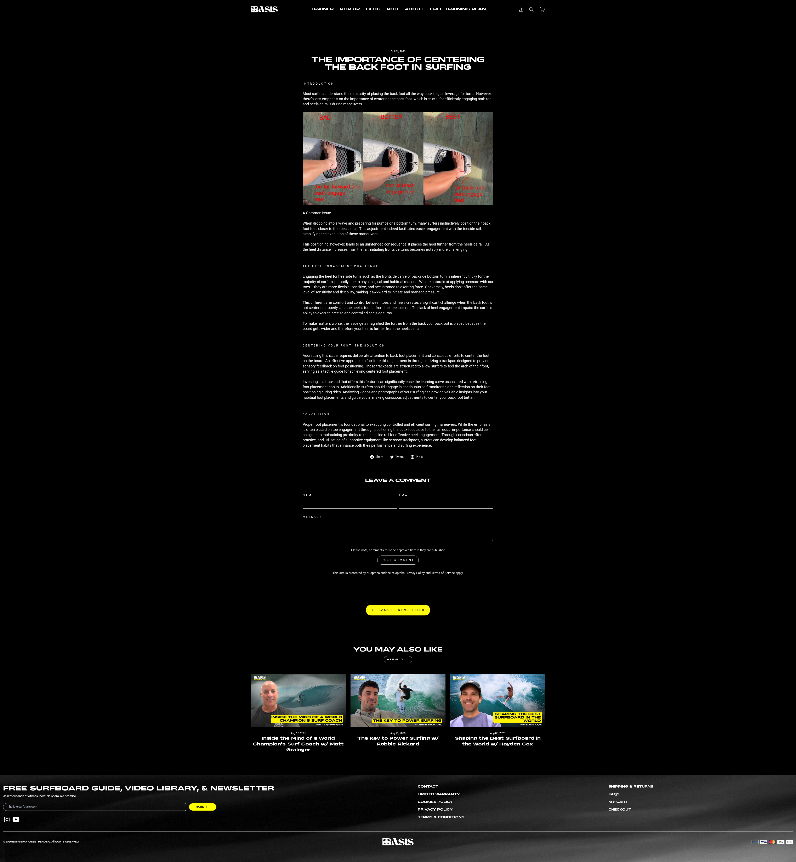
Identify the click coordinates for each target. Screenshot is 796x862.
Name (308, 495)
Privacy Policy (415, 573)
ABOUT (414, 9)
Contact (428, 786)
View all (398, 659)
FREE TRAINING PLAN (458, 9)
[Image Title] (7, 819)
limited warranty (439, 794)
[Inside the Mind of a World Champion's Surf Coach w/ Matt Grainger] (298, 700)
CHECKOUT (619, 809)
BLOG (373, 9)
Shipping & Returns (630, 786)
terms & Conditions (441, 817)
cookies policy (435, 802)
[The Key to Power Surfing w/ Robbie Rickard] (398, 700)
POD (392, 9)
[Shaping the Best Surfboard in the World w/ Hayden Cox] (497, 700)
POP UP (350, 9)
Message (312, 517)
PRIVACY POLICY (435, 809)
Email (405, 495)
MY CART (618, 802)
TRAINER (322, 9)
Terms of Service (443, 573)
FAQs (613, 794)
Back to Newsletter (401, 610)
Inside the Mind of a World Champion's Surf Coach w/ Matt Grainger (298, 744)
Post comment (398, 560)
